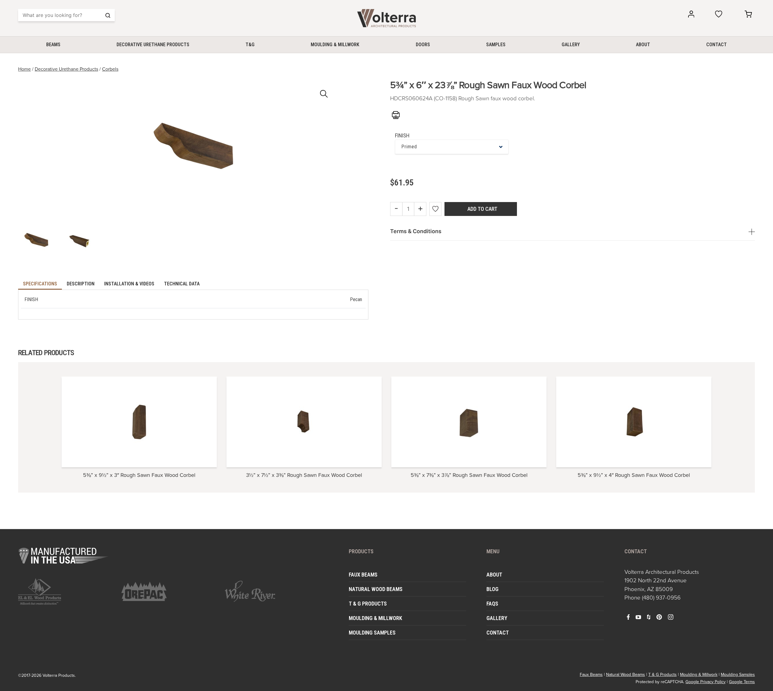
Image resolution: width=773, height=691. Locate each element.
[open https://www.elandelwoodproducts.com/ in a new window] (66, 591)
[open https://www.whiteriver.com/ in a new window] (273, 591)
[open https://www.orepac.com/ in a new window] (169, 591)
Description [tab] (81, 284)
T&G (250, 44)
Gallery (571, 44)
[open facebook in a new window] (628, 616)
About (643, 44)
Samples (495, 44)
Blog (492, 589)
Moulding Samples (372, 632)
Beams (53, 44)
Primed (409, 146)
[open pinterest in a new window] (659, 616)
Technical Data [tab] (182, 284)
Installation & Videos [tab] (129, 284)
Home (24, 69)
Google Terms (742, 682)
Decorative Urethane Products (153, 44)
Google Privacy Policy (705, 682)
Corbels (110, 69)
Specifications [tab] (40, 284)
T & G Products (368, 603)
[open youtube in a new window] (638, 616)
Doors (423, 44)
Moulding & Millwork (335, 44)
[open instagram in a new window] (671, 616)
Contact (716, 44)
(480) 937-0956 (661, 597)
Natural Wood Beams (376, 589)
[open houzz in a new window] (649, 616)
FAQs (492, 603)
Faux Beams (363, 574)
